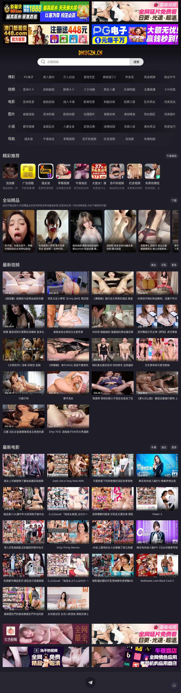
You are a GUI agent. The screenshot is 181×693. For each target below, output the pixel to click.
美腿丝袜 (109, 114)
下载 (174, 200)
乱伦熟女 (149, 102)
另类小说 (129, 126)
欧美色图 (69, 114)
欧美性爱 (89, 102)
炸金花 (129, 77)
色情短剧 (149, 139)
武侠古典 (89, 126)
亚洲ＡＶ (28, 89)
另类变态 (170, 102)
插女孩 (28, 139)
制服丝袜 (109, 102)
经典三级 (129, 102)
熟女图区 (149, 114)
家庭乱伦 (48, 126)
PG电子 (28, 77)
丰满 (153, 447)
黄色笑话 (149, 126)
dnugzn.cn (90, 52)
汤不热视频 (89, 139)
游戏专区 (89, 77)
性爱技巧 (170, 126)
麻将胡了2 (109, 77)
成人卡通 (69, 102)
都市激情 (28, 126)
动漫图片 (89, 114)
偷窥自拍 (28, 114)
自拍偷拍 (48, 89)
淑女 (163, 447)
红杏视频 (109, 139)
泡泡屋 (129, 139)
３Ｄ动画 (89, 89)
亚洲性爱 (28, 102)
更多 (174, 265)
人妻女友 (69, 126)
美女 (153, 265)
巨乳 (163, 265)
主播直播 (149, 89)
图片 (11, 114)
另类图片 (170, 114)
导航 (11, 138)
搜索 (136, 62)
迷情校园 (109, 126)
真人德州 (48, 77)
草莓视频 (69, 139)
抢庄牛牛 (170, 77)
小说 (11, 126)
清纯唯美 (129, 114)
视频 (11, 89)
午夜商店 (48, 139)
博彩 (11, 77)
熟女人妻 (109, 89)
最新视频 (11, 265)
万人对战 (69, 77)
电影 (11, 101)
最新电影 (11, 447)
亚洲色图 (48, 114)
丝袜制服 (129, 89)
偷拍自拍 (48, 102)
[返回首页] (174, 685)
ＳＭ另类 (170, 89)
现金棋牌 (149, 77)
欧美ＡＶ (69, 89)
